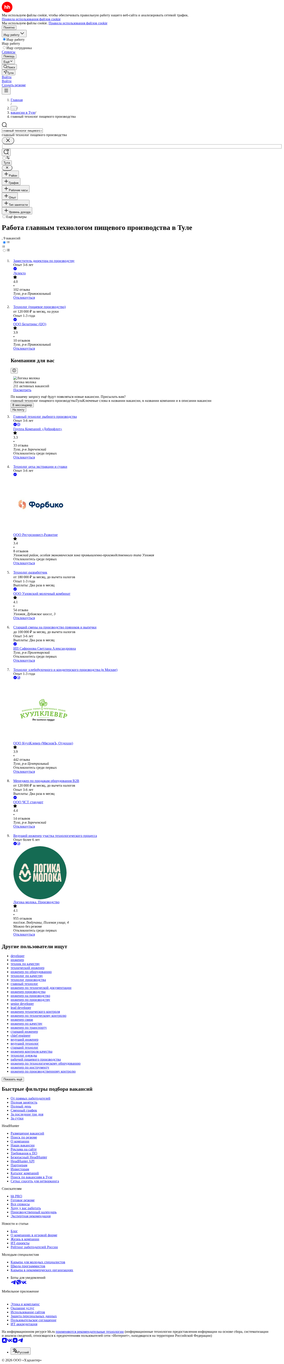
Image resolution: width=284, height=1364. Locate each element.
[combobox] (22, 130)
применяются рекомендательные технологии (90, 1331)
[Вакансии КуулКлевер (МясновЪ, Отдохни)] (146, 710)
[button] (7, 77)
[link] (9, 67)
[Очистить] (8, 140)
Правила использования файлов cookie (78, 23)
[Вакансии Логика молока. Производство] (146, 873)
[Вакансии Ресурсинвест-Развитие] (146, 505)
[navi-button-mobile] (6, 90)
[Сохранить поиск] (6, 152)
